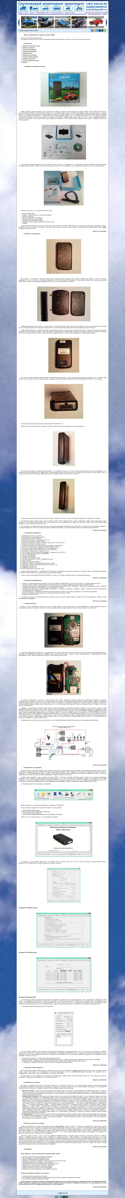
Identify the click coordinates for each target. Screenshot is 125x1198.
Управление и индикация (29, 55)
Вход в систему (70, 12)
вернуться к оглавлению (100, 231)
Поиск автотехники (93, 12)
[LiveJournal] (102, 30)
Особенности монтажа (29, 58)
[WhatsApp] (105, 30)
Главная (20, 12)
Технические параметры (29, 49)
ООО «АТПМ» (60, 1126)
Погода (104, 12)
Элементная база (27, 53)
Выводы (25, 62)
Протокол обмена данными (30, 56)
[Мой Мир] (97, 30)
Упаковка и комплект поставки (31, 45)
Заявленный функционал (30, 51)
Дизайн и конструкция (29, 47)
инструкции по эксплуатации (27, 598)
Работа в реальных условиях (31, 60)
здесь (104, 227)
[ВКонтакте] (92, 30)
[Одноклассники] (95, 30)
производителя (77, 1070)
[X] (100, 30)
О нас (26, 12)
